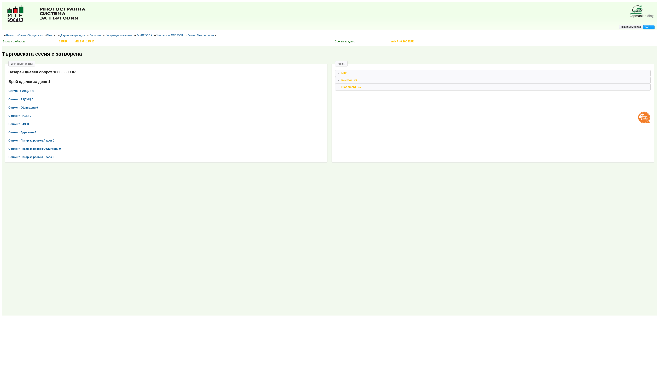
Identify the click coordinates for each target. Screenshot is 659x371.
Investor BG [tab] (349, 80)
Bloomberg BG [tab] (351, 87)
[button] (646, 27)
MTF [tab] (344, 73)
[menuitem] (9, 35)
